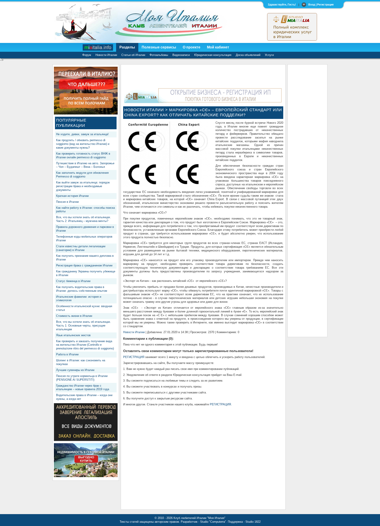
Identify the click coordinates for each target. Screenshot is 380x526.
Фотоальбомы (159, 55)
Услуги (269, 55)
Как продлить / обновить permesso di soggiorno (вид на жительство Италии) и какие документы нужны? (82, 143)
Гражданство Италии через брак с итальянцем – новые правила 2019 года (82, 387)
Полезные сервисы (159, 47)
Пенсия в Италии (67, 201)
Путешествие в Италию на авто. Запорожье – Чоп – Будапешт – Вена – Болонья (85, 165)
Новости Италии (106, 55)
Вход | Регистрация (321, 4)
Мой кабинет (218, 47)
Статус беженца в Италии (73, 281)
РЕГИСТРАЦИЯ (133, 357)
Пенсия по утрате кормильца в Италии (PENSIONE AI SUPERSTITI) (82, 377)
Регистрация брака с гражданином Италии (84, 265)
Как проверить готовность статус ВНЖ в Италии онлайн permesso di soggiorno (83, 155)
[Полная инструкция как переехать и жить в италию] (86, 113)
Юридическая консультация (212, 55)
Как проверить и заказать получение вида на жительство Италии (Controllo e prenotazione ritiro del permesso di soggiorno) (85, 345)
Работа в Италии (67, 354)
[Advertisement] (307, 133)
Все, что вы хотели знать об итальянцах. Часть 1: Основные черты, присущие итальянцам (83, 325)
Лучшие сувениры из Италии (75, 370)
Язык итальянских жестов (73, 335)
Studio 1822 (253, 521)
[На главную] (98, 47)
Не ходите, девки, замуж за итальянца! (82, 134)
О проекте (191, 47)
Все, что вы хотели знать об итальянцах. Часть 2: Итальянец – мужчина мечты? (83, 219)
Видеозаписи (181, 55)
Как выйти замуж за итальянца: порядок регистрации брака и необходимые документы (83, 186)
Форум (86, 55)
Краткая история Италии (72, 195)
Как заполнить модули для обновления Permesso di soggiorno (82, 174)
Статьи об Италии (133, 55)
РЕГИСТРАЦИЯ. (221, 404)
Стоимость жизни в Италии (74, 315)
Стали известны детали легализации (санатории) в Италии (80, 248)
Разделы (127, 47)
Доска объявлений (248, 55)
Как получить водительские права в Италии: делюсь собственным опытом (81, 288)
